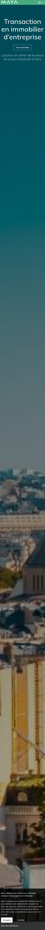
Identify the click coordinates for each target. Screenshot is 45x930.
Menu (42, 2)
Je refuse (21, 920)
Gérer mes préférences (9, 926)
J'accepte (7, 920)
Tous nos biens (22, 47)
